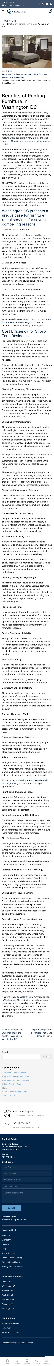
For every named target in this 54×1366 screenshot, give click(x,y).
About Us (6, 1235)
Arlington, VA (7, 1304)
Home (5, 20)
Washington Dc (8, 1308)
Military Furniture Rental (12, 1266)
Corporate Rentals (14, 454)
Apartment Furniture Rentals (14, 74)
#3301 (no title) (8, 1253)
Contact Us (7, 1240)
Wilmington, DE (8, 1286)
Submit (11, 1208)
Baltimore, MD (8, 1290)
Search (5, 1052)
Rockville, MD (8, 1295)
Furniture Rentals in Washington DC (35, 80)
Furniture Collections (10, 1323)
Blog (14, 20)
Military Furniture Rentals (12, 1084)
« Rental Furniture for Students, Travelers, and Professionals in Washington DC (12, 1034)
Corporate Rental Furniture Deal (15, 1080)
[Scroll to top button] (49, 1353)
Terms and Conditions (11, 1332)
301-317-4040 (8, 1157)
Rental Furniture (9, 83)
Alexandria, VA (8, 1299)
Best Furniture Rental (11, 80)
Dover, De (6, 1281)
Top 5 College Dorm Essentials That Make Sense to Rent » (41, 1032)
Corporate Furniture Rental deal (15, 1076)
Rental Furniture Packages (13, 1258)
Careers (5, 1244)
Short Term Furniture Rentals (14, 1092)
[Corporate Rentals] (16, 11)
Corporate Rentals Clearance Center (17, 1343)
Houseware (7, 1328)
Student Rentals (17, 77)
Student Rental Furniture (12, 1262)
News (4, 1088)
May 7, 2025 (7, 71)
